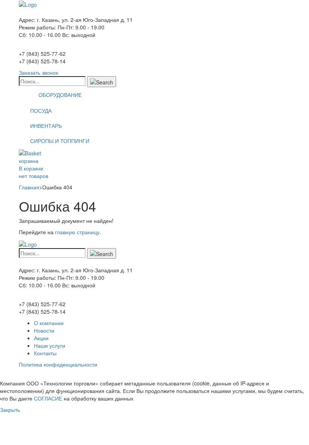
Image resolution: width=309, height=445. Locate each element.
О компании (49, 323)
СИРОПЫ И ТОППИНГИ (59, 140)
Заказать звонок (38, 72)
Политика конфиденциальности (58, 364)
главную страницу (77, 232)
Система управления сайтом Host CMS (67, 375)
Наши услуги (49, 345)
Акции (41, 338)
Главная (29, 187)
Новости (44, 330)
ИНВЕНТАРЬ (46, 125)
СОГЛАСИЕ (48, 398)
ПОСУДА (41, 110)
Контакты (45, 353)
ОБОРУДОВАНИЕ (60, 94)
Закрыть (10, 409)
